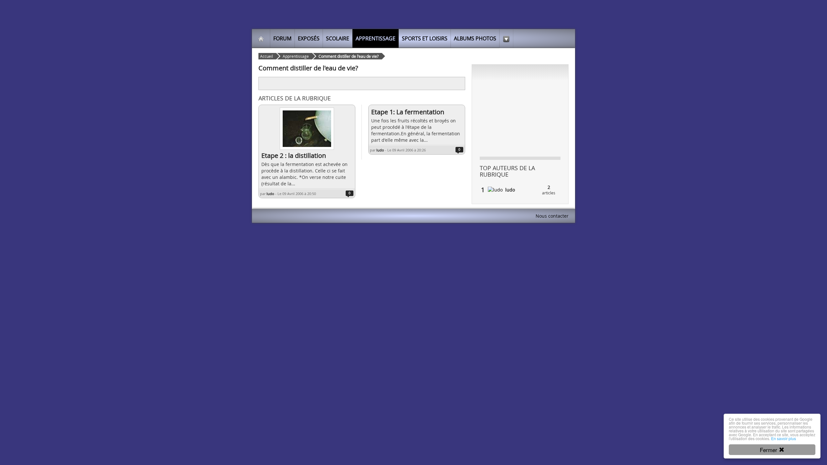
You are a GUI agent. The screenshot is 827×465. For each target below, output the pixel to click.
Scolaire (337, 38)
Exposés (308, 38)
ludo (270, 193)
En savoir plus (783, 438)
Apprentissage (375, 38)
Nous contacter (552, 216)
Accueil (266, 56)
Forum (282, 38)
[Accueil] (261, 38)
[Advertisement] (337, 82)
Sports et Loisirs (424, 38)
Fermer (769, 450)
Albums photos (475, 38)
